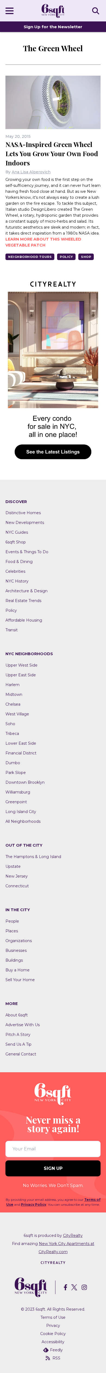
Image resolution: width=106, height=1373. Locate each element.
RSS (56, 1358)
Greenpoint (16, 801)
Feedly (56, 1350)
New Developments (24, 522)
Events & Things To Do (26, 551)
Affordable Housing (23, 620)
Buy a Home (17, 970)
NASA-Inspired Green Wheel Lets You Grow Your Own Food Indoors (51, 153)
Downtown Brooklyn (25, 782)
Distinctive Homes (23, 512)
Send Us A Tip (18, 1044)
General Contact (20, 1054)
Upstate (13, 866)
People (12, 921)
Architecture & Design (26, 590)
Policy (66, 257)
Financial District (20, 753)
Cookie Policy (53, 1333)
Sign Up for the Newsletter (53, 26)
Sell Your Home (20, 979)
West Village (17, 714)
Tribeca (12, 733)
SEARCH (96, 10)
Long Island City (20, 811)
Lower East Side (20, 743)
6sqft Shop (15, 542)
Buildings (14, 960)
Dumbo (12, 762)
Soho (10, 723)
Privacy (53, 1325)
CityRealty (73, 1235)
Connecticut (17, 886)
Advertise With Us (22, 1024)
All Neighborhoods (22, 821)
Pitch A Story (17, 1034)
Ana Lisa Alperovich (31, 171)
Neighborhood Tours (30, 257)
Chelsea (12, 704)
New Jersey (16, 876)
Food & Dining (19, 561)
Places (11, 931)
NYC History (17, 581)
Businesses (16, 950)
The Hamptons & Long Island (33, 856)
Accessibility (53, 1341)
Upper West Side (21, 665)
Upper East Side (20, 675)
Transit (11, 630)
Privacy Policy (33, 1204)
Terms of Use (53, 1317)
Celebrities (15, 571)
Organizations (18, 940)
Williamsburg (17, 792)
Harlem (12, 684)
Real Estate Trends (23, 600)
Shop (86, 257)
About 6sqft (16, 1015)
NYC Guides (16, 532)
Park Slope (15, 772)
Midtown (13, 694)
